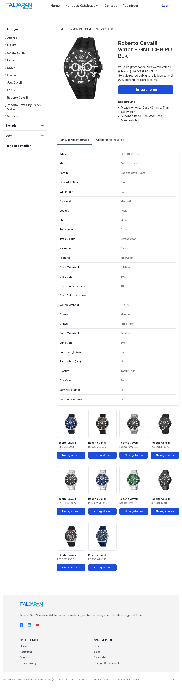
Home (55, 5)
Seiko (97, 651)
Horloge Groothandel (106, 663)
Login (166, 5)
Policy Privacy (28, 663)
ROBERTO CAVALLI (84, 29)
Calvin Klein (100, 657)
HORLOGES (64, 29)
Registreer (130, 5)
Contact (111, 5)
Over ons (25, 657)
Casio (97, 645)
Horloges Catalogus (80, 5)
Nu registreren (146, 89)
